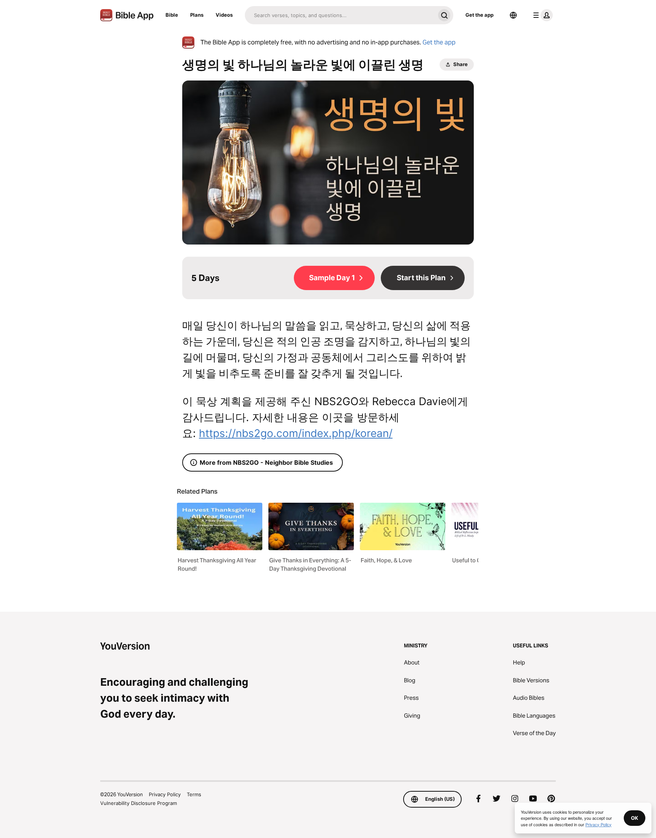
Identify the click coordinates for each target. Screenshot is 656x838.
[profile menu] (541, 15)
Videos (224, 15)
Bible (172, 15)
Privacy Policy (165, 794)
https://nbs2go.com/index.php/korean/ (296, 433)
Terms (194, 794)
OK (634, 818)
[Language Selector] (513, 15)
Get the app (479, 15)
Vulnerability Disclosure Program (138, 803)
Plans (196, 15)
